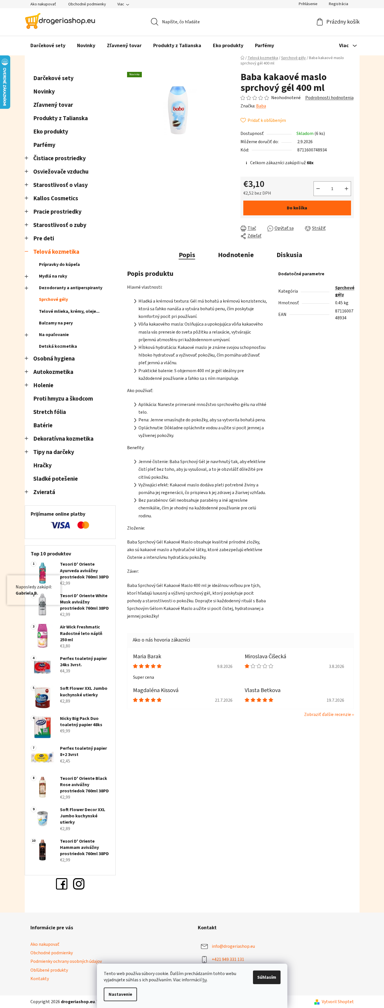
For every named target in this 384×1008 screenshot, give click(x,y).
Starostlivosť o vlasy (60, 185)
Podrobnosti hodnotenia (329, 98)
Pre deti (43, 238)
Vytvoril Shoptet (338, 1002)
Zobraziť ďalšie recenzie (327, 714)
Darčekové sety (53, 78)
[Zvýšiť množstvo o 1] (346, 189)
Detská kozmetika (58, 346)
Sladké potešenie (55, 479)
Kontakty (39, 979)
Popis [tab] (187, 255)
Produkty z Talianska (60, 118)
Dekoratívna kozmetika (63, 439)
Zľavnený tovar (53, 105)
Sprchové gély (53, 299)
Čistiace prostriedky (59, 158)
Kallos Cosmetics (55, 198)
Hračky (43, 465)
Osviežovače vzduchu (60, 172)
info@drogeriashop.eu (233, 946)
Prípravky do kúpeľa (59, 264)
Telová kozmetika (56, 252)
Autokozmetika (53, 372)
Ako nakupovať (43, 4)
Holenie (43, 385)
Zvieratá (44, 492)
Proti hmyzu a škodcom (63, 399)
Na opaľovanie (54, 335)
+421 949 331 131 (228, 959)
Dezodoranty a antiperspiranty (70, 288)
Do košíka (297, 208)
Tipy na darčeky (53, 452)
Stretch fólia (49, 412)
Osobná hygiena (54, 359)
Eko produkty (50, 132)
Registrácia (338, 4)
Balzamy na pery (56, 323)
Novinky (44, 92)
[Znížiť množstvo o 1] (318, 189)
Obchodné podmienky (87, 4)
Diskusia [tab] (289, 255)
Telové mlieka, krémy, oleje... (69, 311)
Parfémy (44, 145)
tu (204, 980)
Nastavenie (120, 994)
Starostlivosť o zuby (59, 225)
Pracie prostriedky (57, 212)
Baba (261, 106)
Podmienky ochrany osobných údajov (66, 961)
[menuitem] (48, 45)
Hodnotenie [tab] (236, 255)
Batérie (43, 425)
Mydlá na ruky (53, 276)
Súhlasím (266, 977)
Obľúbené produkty (49, 970)
